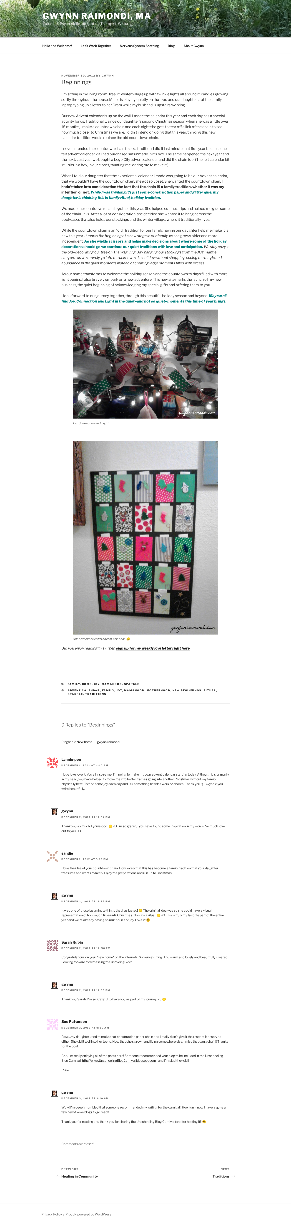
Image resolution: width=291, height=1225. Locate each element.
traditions (96, 694)
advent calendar (84, 690)
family (108, 690)
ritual (210, 690)
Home (87, 684)
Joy (97, 684)
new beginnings (187, 690)
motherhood (159, 690)
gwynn (108, 75)
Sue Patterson (74, 1021)
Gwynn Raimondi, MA (97, 16)
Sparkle (132, 684)
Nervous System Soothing (139, 46)
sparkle (75, 694)
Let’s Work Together (96, 46)
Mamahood (112, 684)
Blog (171, 46)
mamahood (134, 690)
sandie (67, 853)
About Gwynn (193, 46)
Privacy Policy (51, 1214)
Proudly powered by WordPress (88, 1214)
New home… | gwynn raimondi (98, 742)
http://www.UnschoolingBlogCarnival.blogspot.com (119, 1060)
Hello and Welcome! (57, 46)
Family (74, 684)
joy (119, 690)
